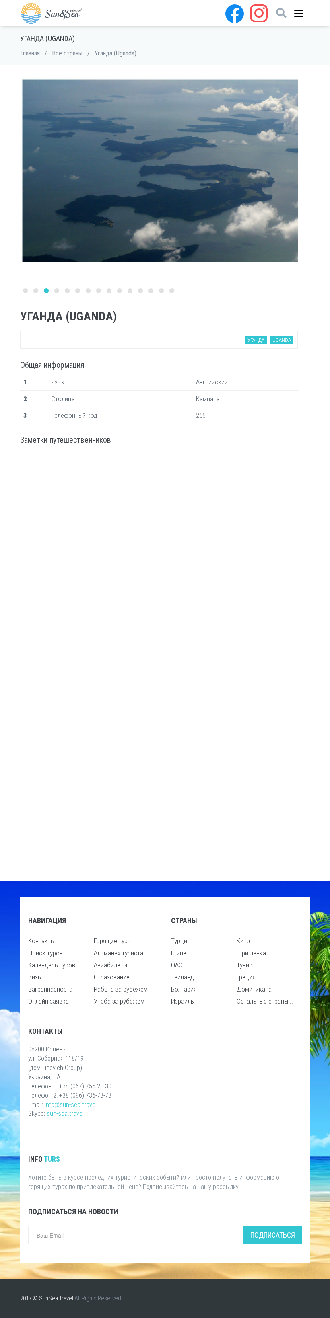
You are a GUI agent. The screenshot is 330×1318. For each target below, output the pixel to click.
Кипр (243, 941)
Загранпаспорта (50, 989)
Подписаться (272, 1235)
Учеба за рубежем (119, 1001)
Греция (246, 977)
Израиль (182, 1001)
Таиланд (182, 977)
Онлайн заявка (48, 1001)
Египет (180, 953)
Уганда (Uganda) (115, 53)
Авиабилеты (110, 965)
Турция (180, 941)
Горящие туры (113, 941)
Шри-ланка (251, 953)
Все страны (67, 53)
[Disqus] (159, 556)
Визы (35, 977)
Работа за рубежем (121, 989)
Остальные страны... (265, 1001)
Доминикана (254, 989)
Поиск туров (45, 953)
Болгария (184, 989)
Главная (30, 53)
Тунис (244, 965)
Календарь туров (51, 965)
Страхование (112, 977)
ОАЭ (177, 965)
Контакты (41, 941)
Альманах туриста (118, 953)
